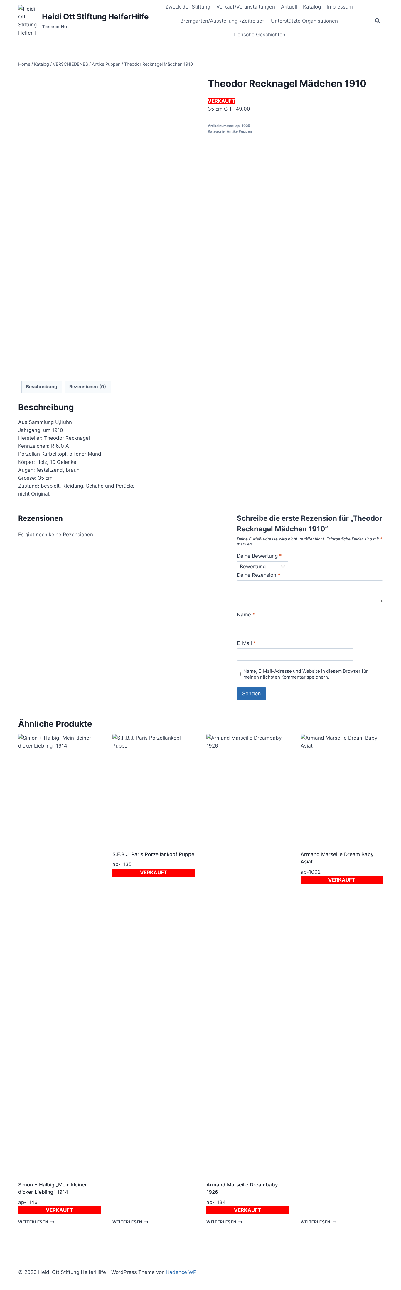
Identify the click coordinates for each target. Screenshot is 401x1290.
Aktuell (289, 7)
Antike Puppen (239, 131)
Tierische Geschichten (259, 35)
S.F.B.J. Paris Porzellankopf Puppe (153, 854)
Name (246, 615)
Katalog (312, 7)
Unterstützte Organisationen (304, 21)
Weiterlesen (33, 1222)
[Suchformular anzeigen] (377, 21)
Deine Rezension (258, 575)
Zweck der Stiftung (187, 7)
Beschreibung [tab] (41, 386)
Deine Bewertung (259, 556)
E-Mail (246, 643)
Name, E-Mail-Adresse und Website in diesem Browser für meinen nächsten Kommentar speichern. (305, 674)
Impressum (340, 7)
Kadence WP (181, 1272)
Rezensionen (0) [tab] (87, 386)
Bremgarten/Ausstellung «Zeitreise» (222, 21)
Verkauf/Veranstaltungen (245, 7)
